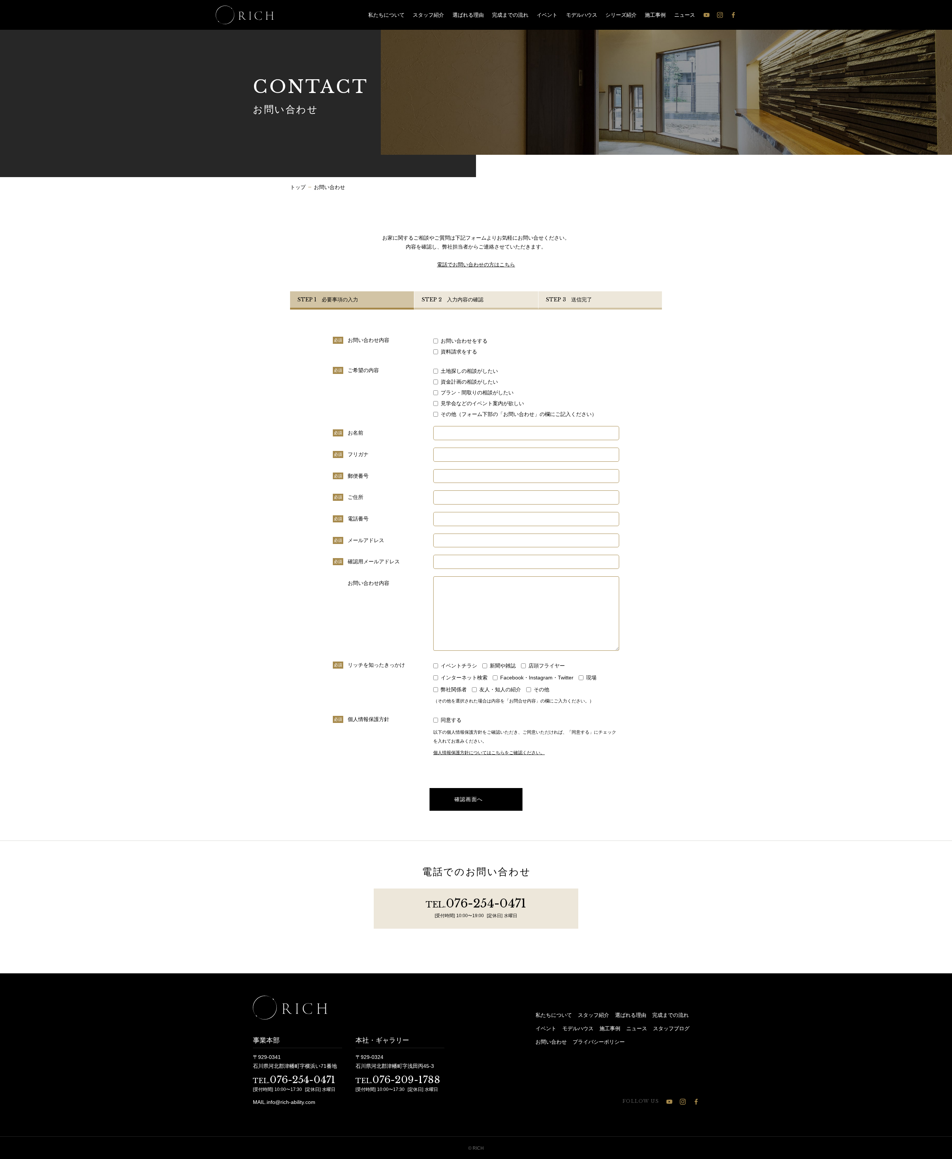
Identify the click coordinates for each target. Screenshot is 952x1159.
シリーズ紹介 (621, 15)
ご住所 (355, 497)
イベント (547, 15)
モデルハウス (581, 15)
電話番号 (358, 519)
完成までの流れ (510, 15)
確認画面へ (468, 799)
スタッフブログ (671, 1028)
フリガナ (358, 454)
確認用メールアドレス (374, 561)
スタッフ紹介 (428, 15)
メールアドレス (366, 540)
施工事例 (655, 15)
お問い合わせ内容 (368, 583)
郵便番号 (358, 476)
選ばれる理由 (468, 15)
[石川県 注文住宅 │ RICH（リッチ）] (245, 15)
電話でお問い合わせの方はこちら (476, 265)
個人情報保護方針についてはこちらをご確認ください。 (489, 752)
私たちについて (386, 15)
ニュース (684, 15)
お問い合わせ (551, 1042)
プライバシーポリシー (599, 1042)
